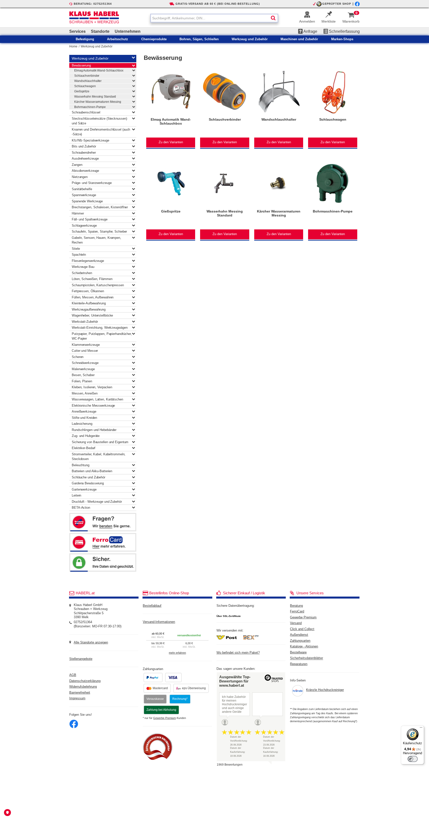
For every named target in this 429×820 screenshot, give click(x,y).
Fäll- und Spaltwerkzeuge (89, 219)
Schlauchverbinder (86, 75)
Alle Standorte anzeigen (91, 642)
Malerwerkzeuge (83, 369)
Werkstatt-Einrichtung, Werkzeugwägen (99, 327)
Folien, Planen (82, 381)
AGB (72, 675)
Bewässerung (81, 65)
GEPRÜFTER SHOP (336, 3)
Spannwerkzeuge (84, 195)
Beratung (296, 605)
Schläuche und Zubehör (88, 477)
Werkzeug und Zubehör (96, 46)
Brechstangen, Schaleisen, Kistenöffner (100, 207)
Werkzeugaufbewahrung (89, 309)
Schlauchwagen (85, 86)
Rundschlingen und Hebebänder (94, 430)
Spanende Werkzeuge (87, 201)
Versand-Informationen (159, 622)
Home (73, 46)
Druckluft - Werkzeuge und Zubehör (97, 501)
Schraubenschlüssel (86, 112)
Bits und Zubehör (84, 146)
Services (77, 31)
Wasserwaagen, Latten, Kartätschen (97, 399)
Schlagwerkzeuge (84, 225)
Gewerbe (164, 717)
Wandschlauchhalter (88, 81)
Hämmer (78, 213)
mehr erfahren (177, 652)
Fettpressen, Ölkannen (88, 291)
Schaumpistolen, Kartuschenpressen (98, 285)
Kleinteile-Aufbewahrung (89, 303)
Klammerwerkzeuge (86, 345)
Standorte (100, 31)
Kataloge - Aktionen (304, 646)
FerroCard (297, 611)
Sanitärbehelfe (82, 189)
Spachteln (79, 254)
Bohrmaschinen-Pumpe (90, 107)
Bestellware (298, 652)
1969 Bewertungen (230, 764)
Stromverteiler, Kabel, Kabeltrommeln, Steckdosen (98, 456)
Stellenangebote (80, 659)
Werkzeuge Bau (83, 267)
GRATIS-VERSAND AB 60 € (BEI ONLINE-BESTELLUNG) (218, 3)
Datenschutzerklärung (85, 681)
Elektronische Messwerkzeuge (93, 405)
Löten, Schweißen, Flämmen (92, 279)
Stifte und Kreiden (84, 418)
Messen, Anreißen (84, 393)
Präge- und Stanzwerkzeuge (92, 183)
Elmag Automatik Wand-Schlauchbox (98, 70)
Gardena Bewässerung (88, 483)
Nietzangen (80, 177)
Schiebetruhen (82, 273)
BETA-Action (81, 507)
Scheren (77, 357)
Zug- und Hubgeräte (86, 436)
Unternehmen (128, 31)
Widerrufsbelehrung (83, 686)
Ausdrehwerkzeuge (85, 158)
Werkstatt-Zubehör (85, 321)
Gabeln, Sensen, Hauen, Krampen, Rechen (96, 240)
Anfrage (310, 31)
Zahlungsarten (300, 640)
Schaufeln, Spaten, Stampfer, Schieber (99, 231)
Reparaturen (298, 664)
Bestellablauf (152, 605)
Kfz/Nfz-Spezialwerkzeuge (90, 140)
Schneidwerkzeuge (85, 363)
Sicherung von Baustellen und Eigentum (100, 442)
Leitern (76, 495)
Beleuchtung (80, 465)
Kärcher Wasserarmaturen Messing (97, 102)
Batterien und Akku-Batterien (92, 471)
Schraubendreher (84, 152)
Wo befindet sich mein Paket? (238, 652)
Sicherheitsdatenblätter (306, 658)
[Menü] (421, 729)
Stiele (76, 248)
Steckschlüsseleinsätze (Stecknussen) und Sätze (99, 121)
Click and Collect (302, 629)
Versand (296, 623)
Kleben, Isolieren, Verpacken (92, 387)
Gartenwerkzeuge (84, 489)
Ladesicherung (82, 424)
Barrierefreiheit (79, 692)
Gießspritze (81, 91)
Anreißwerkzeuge (84, 411)
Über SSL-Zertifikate (228, 616)
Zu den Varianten (171, 142)
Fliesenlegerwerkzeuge (88, 261)
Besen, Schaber (83, 375)
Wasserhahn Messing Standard (95, 96)
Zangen (77, 165)
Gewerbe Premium (303, 617)
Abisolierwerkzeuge (85, 171)
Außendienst (299, 635)
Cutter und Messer (85, 351)
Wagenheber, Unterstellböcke (92, 315)
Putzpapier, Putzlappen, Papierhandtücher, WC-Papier (102, 336)
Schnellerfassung (344, 31)
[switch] (413, 759)
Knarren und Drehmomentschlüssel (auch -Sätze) (101, 132)
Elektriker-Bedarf (83, 448)
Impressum (77, 698)
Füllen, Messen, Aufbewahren (92, 297)
